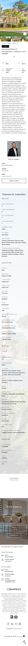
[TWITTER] (16, 624)
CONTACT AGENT (14, 180)
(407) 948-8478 (8, 561)
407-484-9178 (7, 575)
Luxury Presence (18, 628)
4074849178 (5, 170)
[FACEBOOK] (8, 624)
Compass (19, 595)
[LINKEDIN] (12, 624)
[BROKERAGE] (19, 624)
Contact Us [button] (14, 535)
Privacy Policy (20, 636)
